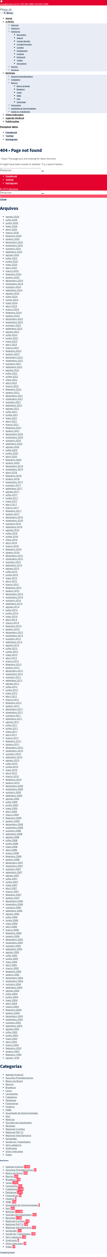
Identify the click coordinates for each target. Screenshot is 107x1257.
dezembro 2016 (14, 517)
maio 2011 (11, 731)
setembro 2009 (14, 795)
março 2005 (12, 968)
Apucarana (21, 35)
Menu (8, 13)
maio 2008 (11, 846)
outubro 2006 (13, 907)
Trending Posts (7, 1252)
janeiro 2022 (13, 392)
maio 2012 (11, 693)
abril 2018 (11, 472)
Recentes (10, 1125)
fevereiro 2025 (13, 274)
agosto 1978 (12, 1057)
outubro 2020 (13, 440)
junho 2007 (12, 881)
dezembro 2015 (14, 555)
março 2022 (12, 386)
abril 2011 (11, 734)
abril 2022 (11, 383)
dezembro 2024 (14, 280)
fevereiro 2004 (13, 1009)
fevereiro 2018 (13, 475)
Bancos (14, 83)
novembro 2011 (14, 712)
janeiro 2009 (13, 821)
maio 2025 (11, 264)
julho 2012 (11, 686)
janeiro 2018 (13, 478)
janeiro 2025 (13, 277)
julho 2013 (11, 648)
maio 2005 (11, 961)
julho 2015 (11, 571)
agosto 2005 (12, 952)
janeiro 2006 (13, 936)
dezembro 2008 (14, 824)
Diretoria (15, 25)
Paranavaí (21, 57)
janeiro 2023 (13, 354)
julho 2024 (11, 296)
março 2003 (12, 1045)
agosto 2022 (12, 370)
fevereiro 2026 (13, 235)
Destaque (11, 1100)
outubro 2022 (13, 363)
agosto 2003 (12, 1029)
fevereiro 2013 (13, 664)
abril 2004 (11, 1003)
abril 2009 (11, 811)
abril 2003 (11, 1041)
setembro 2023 (14, 328)
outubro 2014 (13, 600)
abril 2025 (11, 267)
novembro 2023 (14, 322)
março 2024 (12, 309)
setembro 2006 (14, 910)
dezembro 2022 (14, 357)
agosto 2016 (12, 530)
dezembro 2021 (14, 395)
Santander (21, 102)
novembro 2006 (14, 904)
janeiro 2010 (13, 782)
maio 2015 (11, 578)
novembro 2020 (14, 437)
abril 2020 (11, 456)
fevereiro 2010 (13, 779)
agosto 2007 (12, 875)
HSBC (19, 96)
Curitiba (20, 47)
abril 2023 (11, 344)
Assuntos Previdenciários (22, 76)
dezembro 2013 (14, 632)
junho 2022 (12, 376)
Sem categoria (13, 1145)
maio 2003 (11, 1038)
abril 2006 (11, 926)
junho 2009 (12, 805)
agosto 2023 (12, 331)
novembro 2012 (14, 674)
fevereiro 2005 (13, 971)
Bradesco (21, 89)
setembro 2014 (14, 603)
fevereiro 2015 (13, 587)
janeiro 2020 (13, 462)
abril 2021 (11, 421)
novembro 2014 (14, 597)
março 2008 (12, 853)
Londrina (20, 54)
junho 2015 (12, 574)
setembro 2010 (14, 757)
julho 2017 (11, 494)
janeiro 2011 (13, 744)
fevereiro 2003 (13, 1048)
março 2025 (12, 271)
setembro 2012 (14, 680)
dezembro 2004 (14, 977)
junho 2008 (12, 843)
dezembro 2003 (14, 1016)
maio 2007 (11, 885)
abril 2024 (11, 306)
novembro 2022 (14, 360)
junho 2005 (12, 958)
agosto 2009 (12, 798)
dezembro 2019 (14, 466)
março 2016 (12, 546)
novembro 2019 (14, 469)
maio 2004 (11, 1000)
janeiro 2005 (13, 974)
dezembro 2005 (14, 939)
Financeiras (16, 105)
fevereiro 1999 (13, 1054)
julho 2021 (11, 411)
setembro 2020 (14, 443)
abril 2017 (11, 504)
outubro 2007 (13, 869)
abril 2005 (11, 965)
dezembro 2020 (14, 434)
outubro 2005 (13, 945)
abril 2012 (11, 696)
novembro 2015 (14, 558)
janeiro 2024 (13, 315)
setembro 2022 (14, 367)
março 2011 (12, 738)
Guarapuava (22, 51)
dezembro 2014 (14, 594)
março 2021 (12, 424)
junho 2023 (12, 338)
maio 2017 (11, 501)
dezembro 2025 (14, 242)
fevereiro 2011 (13, 741)
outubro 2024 (13, 287)
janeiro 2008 (13, 859)
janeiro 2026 (13, 239)
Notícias (10, 73)
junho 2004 (12, 997)
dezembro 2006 (14, 901)
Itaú (18, 99)
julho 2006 (11, 917)
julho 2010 (11, 763)
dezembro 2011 (14, 709)
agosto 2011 (12, 722)
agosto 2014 (12, 606)
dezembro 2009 (14, 786)
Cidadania (15, 80)
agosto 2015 (12, 568)
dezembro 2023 (14, 319)
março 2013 (12, 661)
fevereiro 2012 (13, 702)
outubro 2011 (13, 715)
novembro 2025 (14, 245)
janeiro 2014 (13, 629)
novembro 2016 (14, 520)
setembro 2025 (14, 251)
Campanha (12, 1093)
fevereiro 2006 (13, 933)
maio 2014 (11, 616)
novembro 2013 (14, 635)
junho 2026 (12, 223)
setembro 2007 (14, 872)
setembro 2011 (14, 718)
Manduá (13, 189)
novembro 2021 (14, 399)
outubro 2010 (13, 754)
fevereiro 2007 (13, 894)
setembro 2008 (14, 833)
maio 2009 (11, 808)
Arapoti (20, 38)
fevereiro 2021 (13, 427)
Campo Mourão (23, 41)
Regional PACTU (14, 1132)
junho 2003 (12, 1035)
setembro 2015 (14, 565)
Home (9, 18)
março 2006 (12, 929)
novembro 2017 (14, 482)
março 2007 (12, 891)
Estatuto (15, 70)
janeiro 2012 (13, 706)
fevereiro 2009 (13, 818)
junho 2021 (12, 414)
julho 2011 (11, 725)
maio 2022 (11, 379)
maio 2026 (11, 226)
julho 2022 (11, 373)
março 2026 (12, 232)
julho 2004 (11, 993)
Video (9, 1154)
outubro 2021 (13, 402)
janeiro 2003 (13, 1051)
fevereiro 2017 (13, 510)
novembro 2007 (14, 865)
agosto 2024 (12, 293)
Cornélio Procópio (24, 44)
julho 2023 (11, 335)
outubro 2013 (13, 638)
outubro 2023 (13, 325)
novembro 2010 (14, 750)
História (14, 67)
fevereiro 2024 (13, 312)
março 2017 (12, 507)
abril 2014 (11, 619)
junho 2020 (12, 453)
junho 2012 (12, 690)
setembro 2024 (14, 290)
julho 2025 (11, 258)
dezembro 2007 (14, 862)
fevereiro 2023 (13, 351)
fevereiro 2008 (13, 856)
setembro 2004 (14, 987)
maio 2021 (11, 418)
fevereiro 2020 (13, 459)
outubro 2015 (13, 562)
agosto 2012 (12, 683)
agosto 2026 (12, 216)
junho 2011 (12, 728)
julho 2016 (11, 533)
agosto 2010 (12, 760)
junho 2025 (12, 261)
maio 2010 (11, 770)
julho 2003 (11, 1032)
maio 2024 (11, 303)
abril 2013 (11, 658)
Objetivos (15, 28)
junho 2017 (12, 498)
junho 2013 (12, 651)
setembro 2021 (14, 405)
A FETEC (10, 21)
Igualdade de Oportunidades (23, 108)
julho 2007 (11, 878)
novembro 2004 (14, 981)
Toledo (20, 60)
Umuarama (21, 63)
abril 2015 (11, 581)
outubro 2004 (13, 984)
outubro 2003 (13, 1022)
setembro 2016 (14, 526)
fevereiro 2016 (13, 549)
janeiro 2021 (13, 430)
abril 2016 (11, 542)
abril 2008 (11, 849)
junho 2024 (12, 299)
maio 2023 (11, 341)
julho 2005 (11, 955)
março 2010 (12, 776)
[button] (1, 1)
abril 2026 (11, 229)
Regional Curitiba (15, 1129)
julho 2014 (11, 610)
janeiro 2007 (13, 897)
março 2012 (12, 699)
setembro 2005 (14, 949)
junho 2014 (12, 613)
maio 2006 (11, 923)
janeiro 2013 (13, 667)
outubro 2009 (13, 792)
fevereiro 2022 (13, 389)
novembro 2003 (14, 1019)
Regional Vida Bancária (18, 1135)
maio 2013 (11, 654)
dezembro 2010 (14, 747)
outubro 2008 (13, 830)
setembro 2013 (14, 642)
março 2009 (12, 814)
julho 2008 (11, 840)
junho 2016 (12, 536)
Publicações (12, 121)
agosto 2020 (12, 446)
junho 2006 (12, 920)
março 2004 (12, 1006)
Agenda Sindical (15, 118)
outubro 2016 (13, 523)
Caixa (19, 92)
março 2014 (12, 622)
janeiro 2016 (13, 552)
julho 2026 (11, 219)
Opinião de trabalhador (19, 1122)
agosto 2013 (12, 645)
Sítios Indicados (15, 114)
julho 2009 (11, 802)
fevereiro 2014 (13, 626)
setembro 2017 (14, 488)
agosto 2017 (12, 491)
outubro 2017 (13, 485)
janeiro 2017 (13, 514)
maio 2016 (11, 539)
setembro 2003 (14, 1025)
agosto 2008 (12, 837)
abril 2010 (11, 773)
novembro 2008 (14, 827)
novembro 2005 (14, 942)
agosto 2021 (12, 408)
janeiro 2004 (13, 1013)
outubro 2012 (13, 677)
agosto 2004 (12, 990)
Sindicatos (15, 31)
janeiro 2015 (13, 590)
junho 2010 (12, 766)
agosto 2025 (12, 255)
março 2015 (12, 584)
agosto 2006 (12, 913)
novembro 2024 (14, 283)
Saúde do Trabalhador (20, 112)
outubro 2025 (13, 248)
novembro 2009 (14, 789)
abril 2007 (11, 888)
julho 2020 (11, 450)
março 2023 (12, 347)
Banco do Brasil (23, 86)
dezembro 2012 (14, 670)
